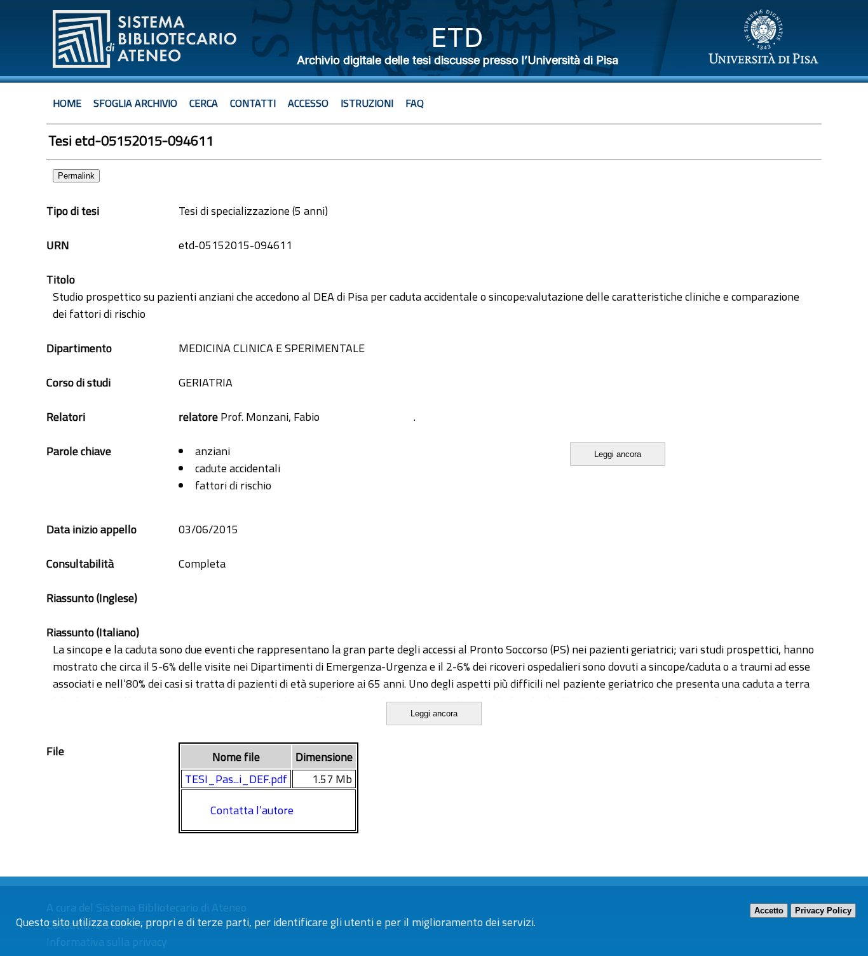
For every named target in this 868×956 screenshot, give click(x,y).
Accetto (768, 910)
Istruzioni (367, 103)
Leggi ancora (617, 454)
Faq (414, 103)
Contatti (253, 103)
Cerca (203, 103)
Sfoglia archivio (135, 103)
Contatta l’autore (252, 810)
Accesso (308, 103)
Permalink (76, 176)
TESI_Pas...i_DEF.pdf (236, 779)
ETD (457, 37)
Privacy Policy (823, 910)
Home (67, 103)
